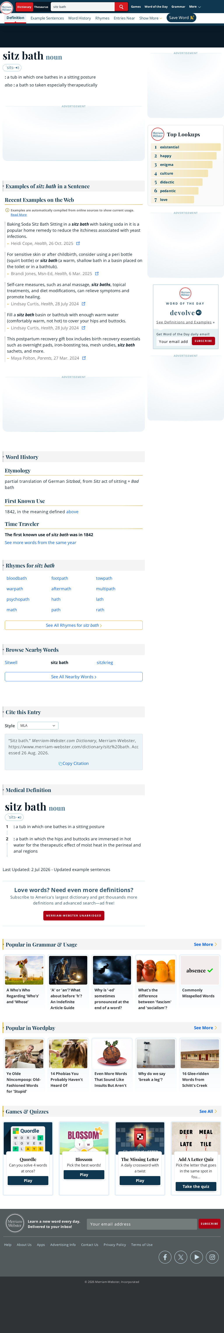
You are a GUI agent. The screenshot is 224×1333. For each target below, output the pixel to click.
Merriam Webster (15, 1223)
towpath (104, 578)
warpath (15, 589)
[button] (195, 6)
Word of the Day (156, 7)
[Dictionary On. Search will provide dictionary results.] (33, 7)
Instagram (212, 1257)
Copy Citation (76, 763)
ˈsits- (10, 67)
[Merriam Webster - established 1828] (6, 6)
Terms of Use (141, 1244)
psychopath (18, 599)
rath (100, 610)
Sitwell (11, 662)
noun (54, 56)
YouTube (196, 1257)
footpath (59, 578)
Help (8, 1244)
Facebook (165, 1257)
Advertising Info (63, 1244)
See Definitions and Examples (184, 322)
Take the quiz (196, 1186)
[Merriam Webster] (185, 293)
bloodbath (17, 578)
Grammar (178, 7)
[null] (198, 312)
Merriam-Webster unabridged (74, 915)
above (72, 512)
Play (28, 1180)
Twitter (180, 1257)
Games (136, 7)
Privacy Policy (115, 1244)
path (56, 610)
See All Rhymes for (72, 625)
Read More (19, 215)
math (12, 610)
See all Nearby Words (72, 677)
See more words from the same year (40, 542)
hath (56, 599)
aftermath (61, 589)
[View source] (78, 243)
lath (100, 599)
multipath (106, 589)
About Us (25, 1244)
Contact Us (90, 1244)
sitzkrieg (105, 662)
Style (10, 726)
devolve (182, 312)
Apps (41, 1244)
